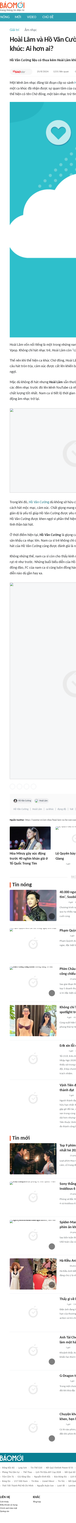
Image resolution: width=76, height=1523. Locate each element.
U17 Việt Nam (21, 1481)
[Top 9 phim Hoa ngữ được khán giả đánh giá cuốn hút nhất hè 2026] (33, 1158)
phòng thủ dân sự (10, 1472)
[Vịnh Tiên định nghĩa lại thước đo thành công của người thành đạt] (33, 1098)
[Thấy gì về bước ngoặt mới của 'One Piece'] (33, 1312)
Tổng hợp (37, 1502)
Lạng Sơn (22, 1468)
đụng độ (61, 809)
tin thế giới (36, 1468)
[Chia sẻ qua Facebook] (12, 786)
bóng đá (6, 1481)
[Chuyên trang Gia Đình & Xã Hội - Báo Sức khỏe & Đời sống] (63, 1266)
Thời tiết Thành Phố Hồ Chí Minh (17, 1486)
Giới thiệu (4, 1502)
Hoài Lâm (43, 801)
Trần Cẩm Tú (8, 1477)
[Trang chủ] (12, 6)
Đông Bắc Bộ (8, 1468)
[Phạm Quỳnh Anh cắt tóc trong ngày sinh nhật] (33, 943)
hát (71, 809)
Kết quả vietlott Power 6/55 (59, 1468)
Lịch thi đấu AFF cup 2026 (48, 1472)
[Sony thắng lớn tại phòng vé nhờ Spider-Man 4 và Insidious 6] (33, 1197)
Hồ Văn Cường (39, 502)
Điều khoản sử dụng (8, 1505)
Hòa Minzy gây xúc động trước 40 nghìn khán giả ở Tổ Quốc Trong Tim (29, 858)
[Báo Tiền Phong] (63, 1095)
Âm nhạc (31, 30)
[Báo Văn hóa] (63, 1051)
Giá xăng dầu (24, 1477)
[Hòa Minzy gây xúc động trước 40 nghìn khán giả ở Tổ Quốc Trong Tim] (30, 838)
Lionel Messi (48, 1481)
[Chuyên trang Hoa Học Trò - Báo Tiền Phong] (62, 1348)
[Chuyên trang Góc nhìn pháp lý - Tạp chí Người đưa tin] (62, 1018)
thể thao (27, 1472)
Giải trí (14, 30)
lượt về (61, 1486)
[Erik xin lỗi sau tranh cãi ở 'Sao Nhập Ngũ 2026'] (33, 1059)
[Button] (28, 71)
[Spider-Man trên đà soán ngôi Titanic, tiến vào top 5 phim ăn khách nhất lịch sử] (33, 1235)
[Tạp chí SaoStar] (18, 72)
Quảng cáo (4, 1511)
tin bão (35, 1481)
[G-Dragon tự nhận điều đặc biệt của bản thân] (33, 1389)
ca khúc (50, 809)
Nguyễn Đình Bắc (42, 1477)
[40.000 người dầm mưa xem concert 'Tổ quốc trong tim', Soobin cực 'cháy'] (33, 905)
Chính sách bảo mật (8, 1508)
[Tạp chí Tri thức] (62, 1304)
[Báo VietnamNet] (63, 902)
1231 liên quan (61, 71)
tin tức (61, 1481)
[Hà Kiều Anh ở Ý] (33, 1274)
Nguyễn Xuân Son (45, 1486)
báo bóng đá (60, 1477)
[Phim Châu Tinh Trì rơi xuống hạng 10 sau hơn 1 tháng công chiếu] (33, 982)
